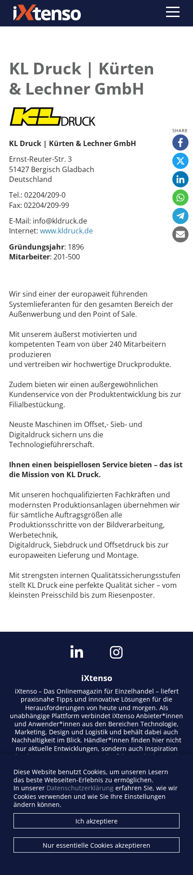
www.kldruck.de (66, 231)
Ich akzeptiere (96, 821)
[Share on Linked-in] (180, 179)
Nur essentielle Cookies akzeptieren (96, 845)
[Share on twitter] (180, 161)
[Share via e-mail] (180, 234)
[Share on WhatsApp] (180, 198)
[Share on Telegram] (180, 216)
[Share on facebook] (180, 142)
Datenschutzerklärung (80, 788)
